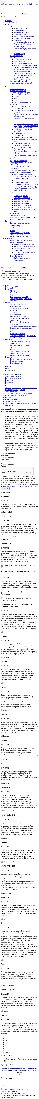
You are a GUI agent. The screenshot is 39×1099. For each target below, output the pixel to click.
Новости (8, 285)
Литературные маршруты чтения (22, 359)
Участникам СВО (11, 287)
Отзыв (3, 466)
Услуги (12, 295)
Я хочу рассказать (16, 361)
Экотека (12, 349)
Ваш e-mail (5, 460)
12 (6, 1042)
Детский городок (16, 363)
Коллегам (8, 340)
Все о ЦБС (9, 289)
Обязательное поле (8, 453)
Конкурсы (13, 312)
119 (6, 1052)
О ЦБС (12, 291)
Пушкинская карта (16, 332)
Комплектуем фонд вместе (19, 322)
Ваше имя (4, 455)
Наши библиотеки (16, 293)
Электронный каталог (18, 306)
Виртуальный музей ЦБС (19, 297)
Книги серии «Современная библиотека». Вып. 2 (20, 352)
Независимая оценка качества (21, 328)
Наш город (14, 310)
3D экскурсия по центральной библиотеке (21, 388)
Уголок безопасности (17, 334)
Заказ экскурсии (16, 324)
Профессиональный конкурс (20, 355)
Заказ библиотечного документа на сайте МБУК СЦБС (23, 337)
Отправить (5, 488)
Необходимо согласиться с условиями (15, 477)
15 (6, 1048)
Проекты (8, 357)
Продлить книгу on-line (18, 316)
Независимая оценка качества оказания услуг (19, 1068)
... (5, 1038)
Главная (8, 367)
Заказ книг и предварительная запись (23, 326)
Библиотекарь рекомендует (20, 308)
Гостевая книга (15, 314)
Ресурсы (13, 330)
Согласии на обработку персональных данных (19, 486)
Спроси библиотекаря (18, 304)
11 (6, 1040)
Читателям (9, 303)
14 (6, 1046)
